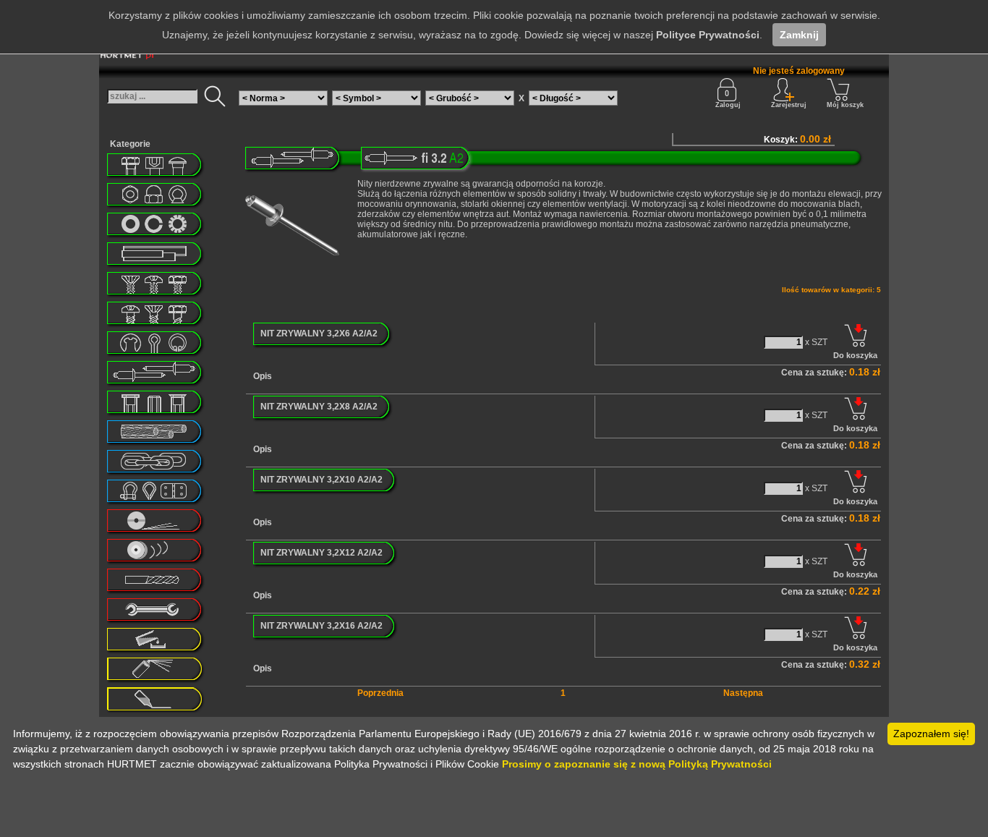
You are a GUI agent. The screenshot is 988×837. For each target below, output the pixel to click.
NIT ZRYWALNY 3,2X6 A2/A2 (319, 333)
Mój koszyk (845, 105)
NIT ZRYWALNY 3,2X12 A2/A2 (321, 553)
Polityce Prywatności (707, 35)
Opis (262, 376)
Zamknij (799, 35)
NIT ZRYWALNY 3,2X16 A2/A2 (321, 626)
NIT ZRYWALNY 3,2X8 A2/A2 (319, 406)
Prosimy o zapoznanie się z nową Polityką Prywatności (637, 764)
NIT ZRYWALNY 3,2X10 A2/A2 (321, 480)
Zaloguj (728, 105)
